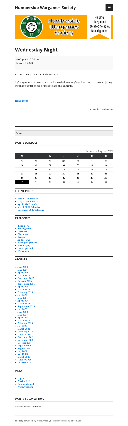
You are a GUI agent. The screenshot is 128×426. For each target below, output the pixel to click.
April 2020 (23, 354)
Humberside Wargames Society (45, 7)
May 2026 (22, 270)
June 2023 (22, 312)
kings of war (23, 240)
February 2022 (25, 331)
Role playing (23, 245)
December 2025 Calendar (30, 210)
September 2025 (26, 284)
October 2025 (24, 281)
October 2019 (24, 362)
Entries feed (23, 381)
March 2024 (23, 303)
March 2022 (23, 329)
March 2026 (23, 275)
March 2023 (23, 320)
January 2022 (24, 334)
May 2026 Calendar (27, 201)
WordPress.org (25, 387)
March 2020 (23, 357)
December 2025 (25, 278)
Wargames (23, 251)
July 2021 (22, 351)
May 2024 (22, 298)
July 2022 (22, 326)
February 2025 (25, 292)
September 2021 (25, 345)
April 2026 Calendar (28, 204)
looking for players (27, 242)
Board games (24, 228)
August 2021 (23, 348)
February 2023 (25, 323)
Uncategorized (25, 248)
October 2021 (24, 343)
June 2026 (22, 267)
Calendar (22, 231)
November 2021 (25, 340)
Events (21, 237)
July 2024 (22, 295)
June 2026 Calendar (27, 198)
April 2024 (22, 300)
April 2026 (22, 272)
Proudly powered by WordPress (31, 420)
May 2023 (22, 314)
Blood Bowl (23, 226)
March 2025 (23, 289)
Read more (21, 100)
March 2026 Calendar (28, 207)
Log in (20, 378)
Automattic (77, 420)
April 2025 (22, 286)
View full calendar (101, 109)
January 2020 (24, 359)
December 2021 (25, 337)
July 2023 (22, 309)
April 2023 (22, 317)
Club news (22, 234)
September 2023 (26, 306)
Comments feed (25, 384)
